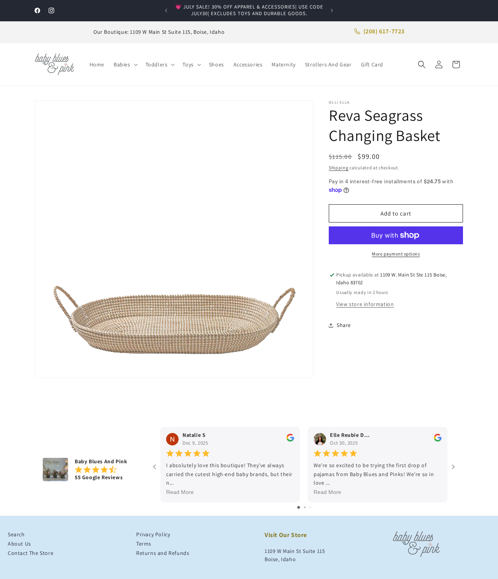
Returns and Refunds (162, 552)
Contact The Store (30, 552)
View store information (365, 304)
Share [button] (344, 325)
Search (16, 534)
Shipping (339, 167)
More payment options (396, 254)
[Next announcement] (331, 10)
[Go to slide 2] (305, 507)
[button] (125, 64)
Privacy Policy (153, 534)
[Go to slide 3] (310, 507)
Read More (180, 492)
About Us (19, 543)
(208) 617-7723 (384, 31)
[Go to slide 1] (298, 507)
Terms (143, 543)
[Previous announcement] (166, 10)
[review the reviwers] (290, 439)
